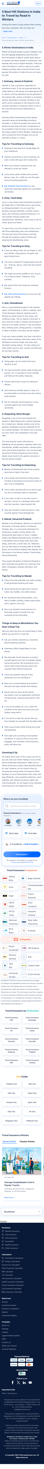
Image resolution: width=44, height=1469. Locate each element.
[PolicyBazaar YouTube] (30, 1382)
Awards (5, 1312)
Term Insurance (11, 1238)
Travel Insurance (12, 37)
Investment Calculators (14, 1258)
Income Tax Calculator (11, 1265)
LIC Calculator (7, 1275)
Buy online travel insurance (15, 294)
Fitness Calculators (12, 1261)
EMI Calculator (7, 1272)
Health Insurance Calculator (13, 1282)
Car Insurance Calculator (12, 1288)
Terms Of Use (28, 862)
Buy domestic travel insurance (16, 186)
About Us (5, 1325)
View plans (21, 860)
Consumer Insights (9, 1315)
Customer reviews (9, 1305)
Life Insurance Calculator (12, 1278)
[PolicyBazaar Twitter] (18, 1382)
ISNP (4, 1339)
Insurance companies (10, 1309)
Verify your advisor (9, 1346)
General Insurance (12, 1231)
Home (3, 37)
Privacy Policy (16, 862)
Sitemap (5, 1329)
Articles (5, 1302)
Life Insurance (10, 1234)
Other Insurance (11, 1248)
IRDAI (4, 1393)
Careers (5, 1332)
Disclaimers (9, 1211)
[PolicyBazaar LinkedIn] (24, 1382)
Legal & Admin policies (11, 1335)
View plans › (22, 854)
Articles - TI (22, 37)
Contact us (6, 1342)
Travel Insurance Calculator (13, 1285)
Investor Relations (9, 1349)
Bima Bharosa (12, 1393)
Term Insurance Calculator (12, 1268)
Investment (9, 1241)
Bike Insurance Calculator (12, 1292)
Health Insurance (11, 1245)
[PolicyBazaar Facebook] (12, 1382)
